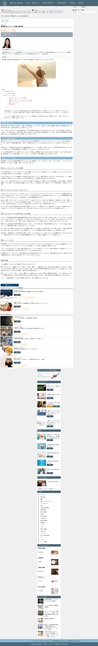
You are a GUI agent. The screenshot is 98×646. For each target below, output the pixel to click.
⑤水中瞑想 (12, 104)
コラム (42, 527)
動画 (51, 11)
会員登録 (83, 7)
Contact (72, 3)
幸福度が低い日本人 (9, 91)
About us (35, 3)
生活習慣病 (43, 509)
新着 (36, 11)
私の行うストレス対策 (9, 95)
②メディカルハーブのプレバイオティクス (19, 99)
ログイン (76, 7)
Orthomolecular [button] (48, 3)
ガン (42, 537)
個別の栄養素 (4, 11)
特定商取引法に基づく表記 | (74, 641)
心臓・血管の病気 (45, 507)
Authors (81, 3)
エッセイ (43, 539)
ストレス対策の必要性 (9, 93)
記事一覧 (7, 16)
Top (28, 3)
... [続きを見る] (44, 54)
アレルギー (43, 495)
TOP (2, 16)
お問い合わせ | (63, 641)
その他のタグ (44, 518)
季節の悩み (43, 497)
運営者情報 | (56, 641)
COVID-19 (22, 11)
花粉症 (42, 514)
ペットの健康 (44, 541)
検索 (75, 12)
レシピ (42, 524)
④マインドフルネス (14, 102)
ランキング (59, 11)
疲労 (15, 30)
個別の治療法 (15, 11)
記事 (43, 11)
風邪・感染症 (44, 512)
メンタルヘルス (8, 30)
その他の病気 (27, 11)
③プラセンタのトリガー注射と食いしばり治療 (20, 101)
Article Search (62, 3)
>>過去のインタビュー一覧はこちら (46, 488)
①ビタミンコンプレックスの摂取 (17, 97)
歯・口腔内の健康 (45, 535)
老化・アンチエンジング (46, 501)
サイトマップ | (48, 641)
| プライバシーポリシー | (39, 641)
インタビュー (44, 533)
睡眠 (2, 30)
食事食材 (10, 11)
